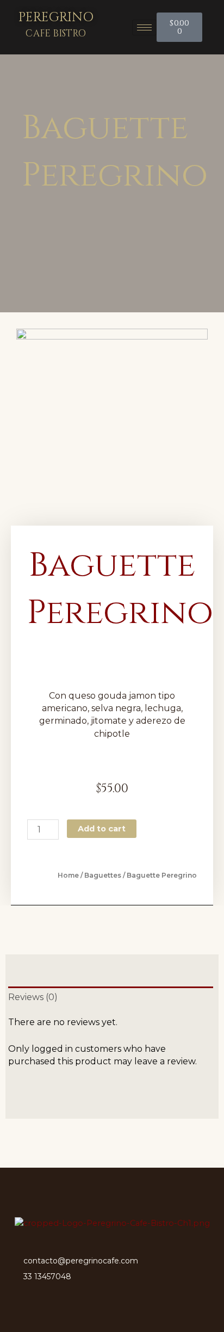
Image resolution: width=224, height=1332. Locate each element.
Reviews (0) (33, 997)
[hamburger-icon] (144, 27)
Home (68, 875)
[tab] (110, 997)
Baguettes (102, 875)
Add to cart (102, 829)
